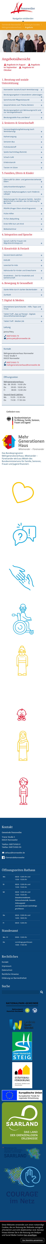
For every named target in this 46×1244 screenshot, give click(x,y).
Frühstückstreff (10, 147)
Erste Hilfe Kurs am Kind (14, 224)
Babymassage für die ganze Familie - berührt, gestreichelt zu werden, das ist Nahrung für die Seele (22, 201)
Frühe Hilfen (9, 213)
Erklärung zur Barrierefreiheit (14, 978)
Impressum (6, 966)
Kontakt (5, 962)
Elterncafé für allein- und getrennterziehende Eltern (22, 180)
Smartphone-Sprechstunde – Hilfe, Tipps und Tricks (22, 308)
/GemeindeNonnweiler (15, 857)
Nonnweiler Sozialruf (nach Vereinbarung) (21, 89)
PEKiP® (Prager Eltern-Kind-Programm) (20, 208)
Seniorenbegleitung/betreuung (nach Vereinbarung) (19, 130)
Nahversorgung (10, 136)
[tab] (23, 89)
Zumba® (7, 295)
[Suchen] (41, 992)
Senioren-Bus (9, 142)
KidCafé (7, 260)
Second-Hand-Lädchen (13, 255)
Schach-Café (9, 157)
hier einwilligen (30, 1235)
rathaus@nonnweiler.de (15, 852)
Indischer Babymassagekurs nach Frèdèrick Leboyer (21, 193)
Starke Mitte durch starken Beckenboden (20, 289)
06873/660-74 (13, 336)
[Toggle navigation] (23, 19)
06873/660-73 (13, 362)
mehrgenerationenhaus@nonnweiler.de (23, 365)
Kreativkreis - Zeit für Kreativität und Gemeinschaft (19, 276)
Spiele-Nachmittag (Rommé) (15, 152)
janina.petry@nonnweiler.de (18, 338)
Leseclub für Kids (11, 265)
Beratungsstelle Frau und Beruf (17, 117)
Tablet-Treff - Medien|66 (14, 321)
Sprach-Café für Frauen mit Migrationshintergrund (15, 242)
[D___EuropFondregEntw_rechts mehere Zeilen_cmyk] (22, 1095)
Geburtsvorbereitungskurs (14, 186)
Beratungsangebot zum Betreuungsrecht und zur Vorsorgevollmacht (22, 111)
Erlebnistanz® (9, 162)
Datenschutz (7, 970)
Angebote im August (16, 64)
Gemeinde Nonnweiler (11, 24)
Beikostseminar (10, 229)
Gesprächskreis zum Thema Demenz (19, 105)
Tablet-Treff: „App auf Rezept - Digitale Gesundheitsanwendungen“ (19, 315)
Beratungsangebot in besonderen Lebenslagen (23, 95)
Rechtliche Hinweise (10, 974)
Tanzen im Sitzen (11, 167)
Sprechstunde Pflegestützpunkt (16, 100)
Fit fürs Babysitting (11, 219)
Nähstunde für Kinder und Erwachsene (20, 270)
